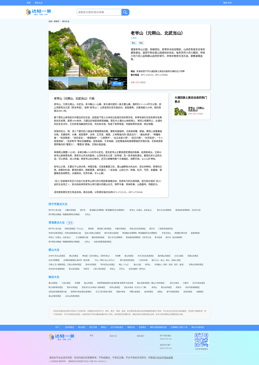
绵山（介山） (124, 265)
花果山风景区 (193, 256)
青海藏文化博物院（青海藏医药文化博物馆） (107, 210)
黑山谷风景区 (74, 269)
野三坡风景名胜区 (127, 260)
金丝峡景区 (149, 292)
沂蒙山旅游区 (135, 292)
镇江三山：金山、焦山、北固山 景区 (166, 260)
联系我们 (140, 336)
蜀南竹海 (131, 327)
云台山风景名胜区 (72, 296)
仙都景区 (200, 292)
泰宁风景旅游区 (173, 292)
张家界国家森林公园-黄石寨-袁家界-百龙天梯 (115, 283)
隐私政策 (168, 357)
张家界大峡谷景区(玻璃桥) (81, 292)
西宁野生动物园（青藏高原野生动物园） (65, 214)
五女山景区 (179, 256)
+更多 (70, 223)
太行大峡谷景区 (198, 283)
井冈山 (148, 265)
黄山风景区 (74, 256)
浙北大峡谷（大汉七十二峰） (136, 287)
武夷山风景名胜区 (196, 265)
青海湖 (91, 229)
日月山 (88, 214)
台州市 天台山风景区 (57, 256)
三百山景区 (66, 283)
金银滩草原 (195, 233)
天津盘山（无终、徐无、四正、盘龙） (169, 265)
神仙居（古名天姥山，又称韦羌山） (97, 256)
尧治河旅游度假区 (192, 287)
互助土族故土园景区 (93, 233)
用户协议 (157, 357)
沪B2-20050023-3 (100, 361)
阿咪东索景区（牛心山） (75, 229)
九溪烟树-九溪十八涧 (179, 327)
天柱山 (113, 269)
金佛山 (160, 292)
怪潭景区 (142, 327)
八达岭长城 (143, 260)
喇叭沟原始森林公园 (158, 327)
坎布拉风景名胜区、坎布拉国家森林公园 (65, 233)
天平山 (122, 269)
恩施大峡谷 (121, 292)
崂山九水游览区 (198, 327)
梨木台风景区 (91, 265)
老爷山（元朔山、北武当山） (141, 210)
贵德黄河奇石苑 (180, 233)
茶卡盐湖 (158, 237)
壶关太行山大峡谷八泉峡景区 (94, 287)
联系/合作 (227, 3)
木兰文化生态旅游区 (146, 256)
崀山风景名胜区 (55, 296)
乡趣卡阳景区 (70, 210)
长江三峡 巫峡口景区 (104, 292)
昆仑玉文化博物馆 (164, 210)
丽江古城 (93, 327)
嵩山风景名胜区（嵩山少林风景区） (151, 283)
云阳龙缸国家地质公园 (58, 292)
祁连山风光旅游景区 (138, 229)
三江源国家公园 (82, 237)
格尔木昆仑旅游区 (111, 233)
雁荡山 (103, 327)
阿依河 (86, 269)
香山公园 (137, 265)
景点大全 (39, 3)
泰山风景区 (129, 256)
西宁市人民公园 (55, 210)
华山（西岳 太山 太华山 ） (105, 260)
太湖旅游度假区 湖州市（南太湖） (77, 260)
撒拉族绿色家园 (98, 237)
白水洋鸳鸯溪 (54, 260)
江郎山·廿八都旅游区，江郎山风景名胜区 (65, 265)
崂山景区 (81, 327)
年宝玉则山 (166, 233)
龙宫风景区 (188, 292)
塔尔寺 (83, 210)
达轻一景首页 (54, 21)
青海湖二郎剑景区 (104, 229)
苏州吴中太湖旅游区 (57, 269)
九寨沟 (186, 283)
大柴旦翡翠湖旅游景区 (103, 242)
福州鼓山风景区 (164, 256)
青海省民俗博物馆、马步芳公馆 (188, 210)
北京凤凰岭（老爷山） (138, 269)
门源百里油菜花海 (165, 229)
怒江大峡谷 (174, 283)
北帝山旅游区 (115, 287)
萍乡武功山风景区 (107, 265)
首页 (29, 3)
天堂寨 (118, 256)
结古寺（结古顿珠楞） (174, 237)
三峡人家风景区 (99, 269)
